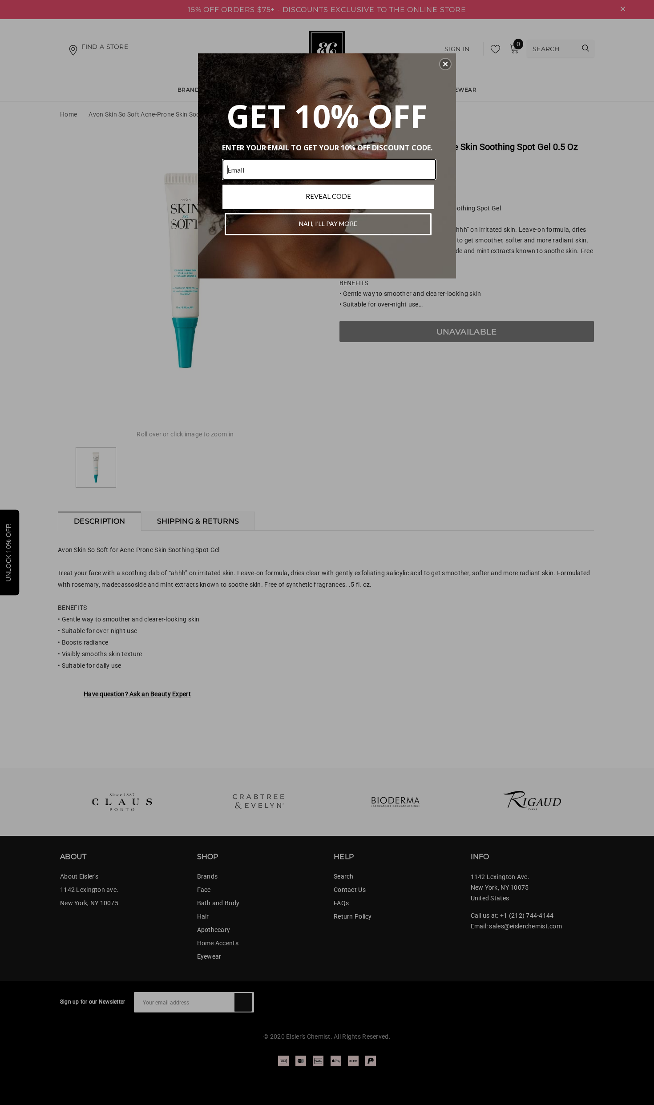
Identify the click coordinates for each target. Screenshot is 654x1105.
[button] (445, 64)
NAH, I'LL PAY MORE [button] (328, 223)
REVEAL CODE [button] (328, 196)
